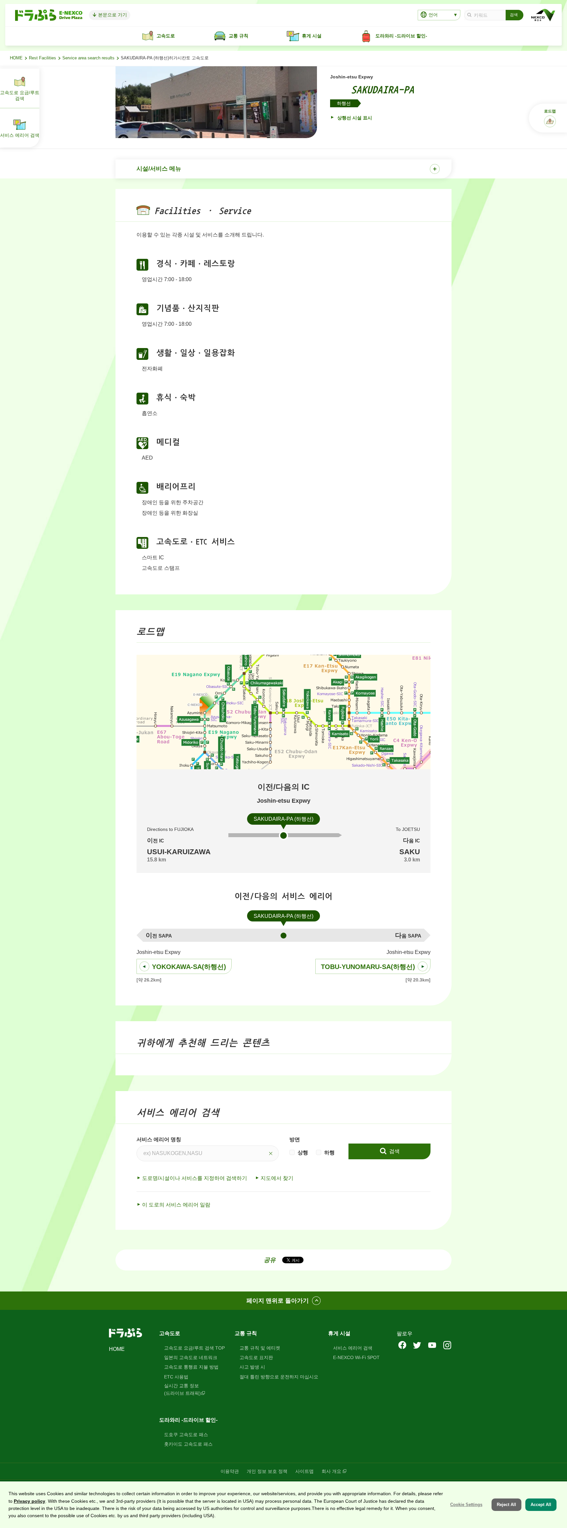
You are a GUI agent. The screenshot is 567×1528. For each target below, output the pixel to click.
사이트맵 (304, 1471)
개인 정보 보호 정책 (267, 1471)
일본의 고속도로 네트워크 (190, 1357)
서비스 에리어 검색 (352, 1348)
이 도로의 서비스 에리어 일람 (176, 1205)
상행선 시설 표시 (354, 117)
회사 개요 (331, 1471)
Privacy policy (29, 1501)
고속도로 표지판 (256, 1357)
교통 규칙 (246, 1333)
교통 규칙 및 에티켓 (260, 1348)
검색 (394, 1151)
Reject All (506, 1504)
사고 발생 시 (252, 1367)
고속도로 (169, 1333)
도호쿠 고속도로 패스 (186, 1434)
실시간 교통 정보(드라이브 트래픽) (182, 1389)
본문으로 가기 (112, 14)
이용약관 (229, 1471)
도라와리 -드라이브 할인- (188, 1420)
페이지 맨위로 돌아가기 (277, 1300)
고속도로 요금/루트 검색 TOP (194, 1348)
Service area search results (88, 58)
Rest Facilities (42, 58)
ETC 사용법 (176, 1376)
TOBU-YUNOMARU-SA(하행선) (368, 966)
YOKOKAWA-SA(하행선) (189, 966)
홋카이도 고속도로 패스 (188, 1444)
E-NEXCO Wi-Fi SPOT (356, 1357)
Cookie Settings (466, 1504)
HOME (16, 58)
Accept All (541, 1504)
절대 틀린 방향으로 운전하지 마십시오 (279, 1376)
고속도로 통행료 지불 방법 (191, 1367)
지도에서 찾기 (277, 1178)
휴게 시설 (339, 1333)
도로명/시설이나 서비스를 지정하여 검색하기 (194, 1178)
